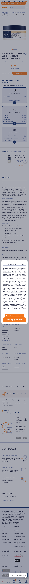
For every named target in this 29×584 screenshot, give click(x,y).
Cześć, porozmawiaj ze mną (18, 575)
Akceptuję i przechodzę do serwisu (14, 319)
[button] (26, 573)
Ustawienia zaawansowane (14, 315)
